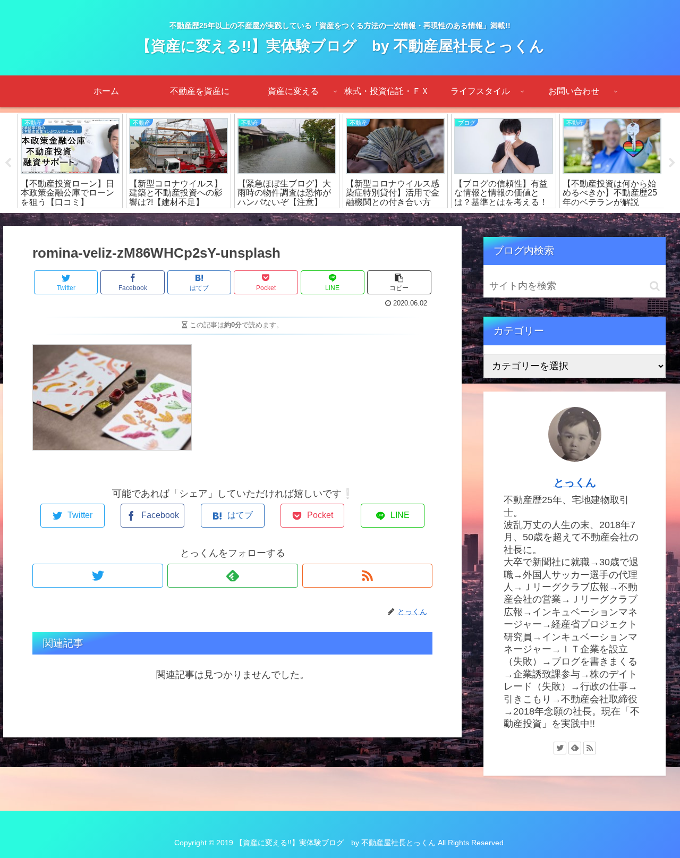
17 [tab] (467, 220)
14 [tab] (419, 220)
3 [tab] (244, 220)
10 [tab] (356, 220)
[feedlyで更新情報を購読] (232, 576)
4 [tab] (260, 220)
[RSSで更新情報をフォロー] (367, 576)
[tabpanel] (70, 161)
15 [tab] (435, 220)
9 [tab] (340, 220)
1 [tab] (212, 220)
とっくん (575, 482)
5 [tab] (276, 220)
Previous (8, 163)
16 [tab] (451, 220)
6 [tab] (292, 220)
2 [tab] (228, 220)
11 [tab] (372, 220)
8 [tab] (324, 220)
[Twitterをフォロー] (97, 576)
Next (672, 163)
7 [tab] (308, 220)
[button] (654, 286)
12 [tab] (387, 220)
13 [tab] (403, 220)
